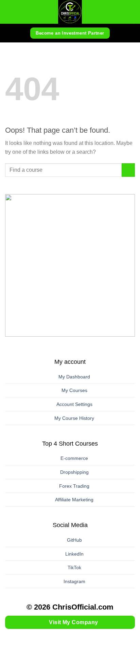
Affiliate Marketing (74, 499)
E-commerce (74, 458)
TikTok (74, 567)
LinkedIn (74, 554)
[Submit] (128, 169)
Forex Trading (74, 486)
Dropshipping (74, 472)
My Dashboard (74, 376)
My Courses (74, 390)
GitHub (74, 540)
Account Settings (74, 404)
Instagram (74, 581)
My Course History (74, 418)
